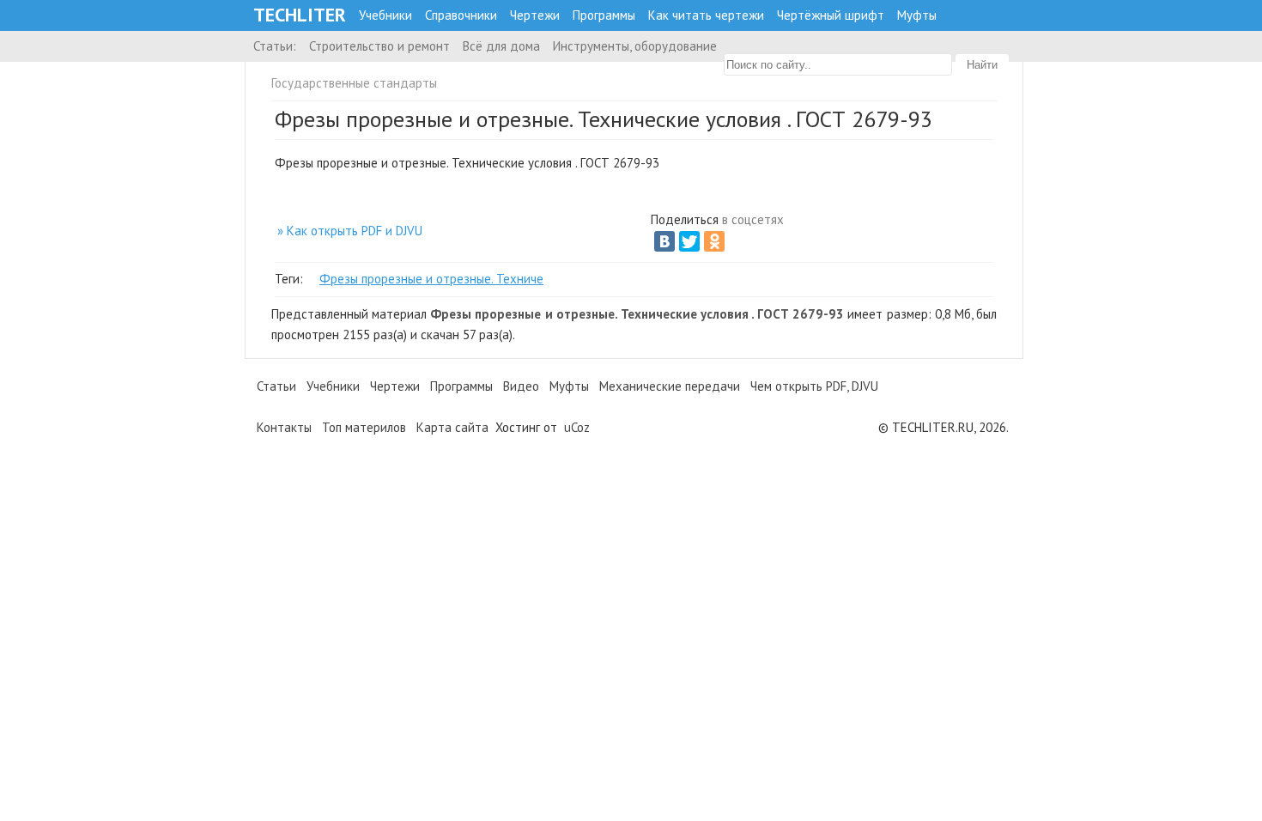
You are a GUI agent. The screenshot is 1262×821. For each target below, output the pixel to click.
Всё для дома (501, 46)
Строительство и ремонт (379, 46)
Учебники (385, 15)
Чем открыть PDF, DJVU (814, 386)
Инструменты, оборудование (635, 46)
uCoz (577, 427)
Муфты (917, 15)
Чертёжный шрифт (830, 15)
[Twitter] (689, 241)
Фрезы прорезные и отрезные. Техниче (431, 279)
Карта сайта (452, 427)
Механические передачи (669, 386)
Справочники (461, 15)
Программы (604, 15)
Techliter (299, 15)
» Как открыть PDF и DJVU (349, 230)
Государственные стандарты (354, 83)
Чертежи (535, 15)
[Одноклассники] (714, 241)
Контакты (284, 427)
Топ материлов (364, 427)
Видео (521, 386)
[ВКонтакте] (664, 241)
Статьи (276, 386)
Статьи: (274, 46)
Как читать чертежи (706, 15)
